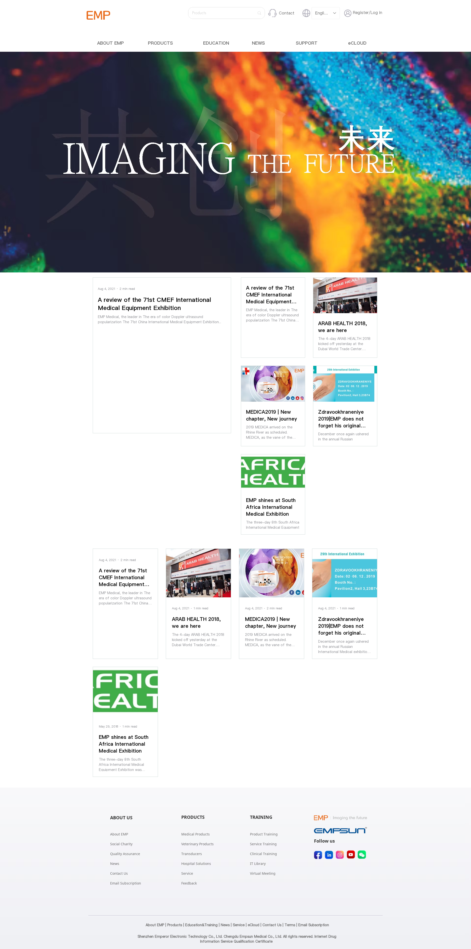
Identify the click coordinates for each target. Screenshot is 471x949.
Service (239, 925)
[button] (160, 43)
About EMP (155, 925)
